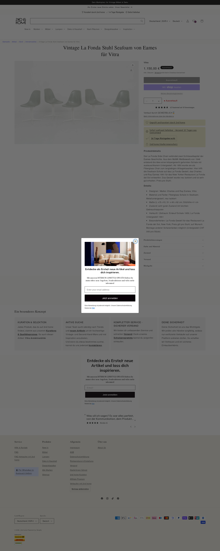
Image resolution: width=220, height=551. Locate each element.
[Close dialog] (135, 241)
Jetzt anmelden (110, 298)
